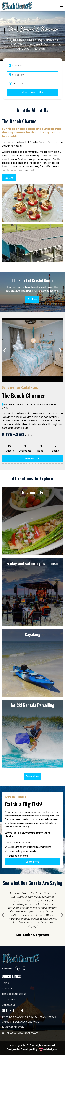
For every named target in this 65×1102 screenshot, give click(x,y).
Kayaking (33, 634)
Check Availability (32, 92)
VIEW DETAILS (32, 458)
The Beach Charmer (14, 986)
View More (32, 776)
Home (5, 975)
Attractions (8, 992)
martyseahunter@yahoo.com (22, 1025)
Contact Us (8, 997)
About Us (7, 981)
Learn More (32, 861)
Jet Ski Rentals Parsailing (32, 705)
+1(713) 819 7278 (14, 1020)
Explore (8, 178)
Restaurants (32, 492)
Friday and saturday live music (32, 563)
